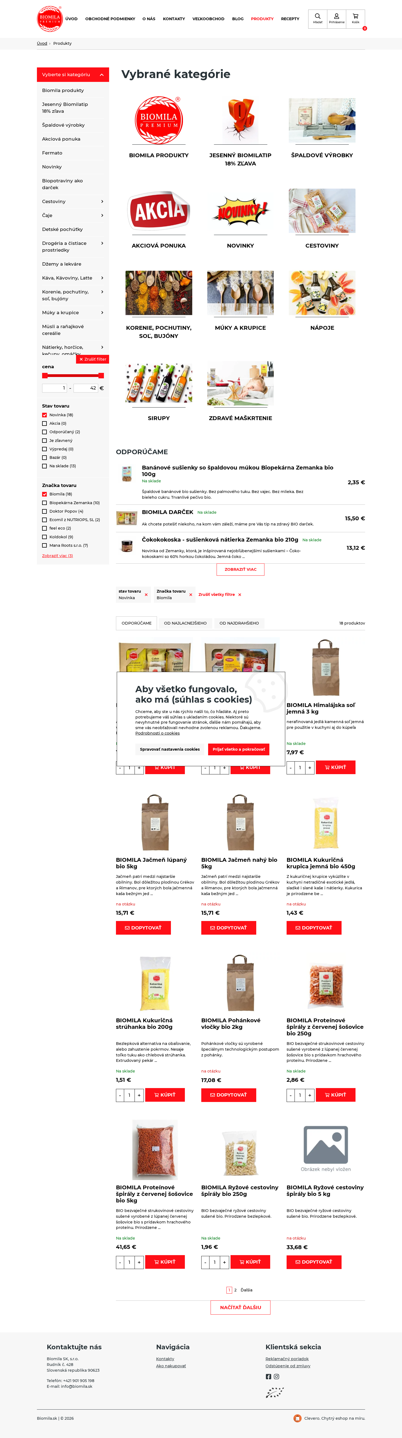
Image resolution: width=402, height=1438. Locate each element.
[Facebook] (269, 1377)
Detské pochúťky (62, 229)
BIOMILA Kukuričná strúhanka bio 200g (144, 1023)
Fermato (52, 153)
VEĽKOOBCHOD (209, 19)
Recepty (290, 19)
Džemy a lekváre (61, 264)
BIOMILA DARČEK (167, 512)
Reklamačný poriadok (287, 1359)
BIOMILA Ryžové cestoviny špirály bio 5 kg (325, 1190)
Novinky (52, 167)
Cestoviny (54, 201)
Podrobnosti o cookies (157, 733)
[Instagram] (276, 1377)
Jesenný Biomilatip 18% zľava (65, 108)
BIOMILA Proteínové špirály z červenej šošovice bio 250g (325, 1027)
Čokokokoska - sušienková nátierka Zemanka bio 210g (220, 539)
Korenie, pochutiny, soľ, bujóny (65, 295)
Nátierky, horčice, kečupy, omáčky (62, 350)
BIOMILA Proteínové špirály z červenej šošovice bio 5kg (154, 1194)
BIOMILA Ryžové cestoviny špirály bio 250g (239, 1190)
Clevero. (312, 1418)
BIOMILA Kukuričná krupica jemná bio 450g (321, 863)
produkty (262, 19)
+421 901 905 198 (78, 1380)
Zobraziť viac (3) (57, 556)
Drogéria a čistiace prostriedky (64, 246)
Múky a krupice (60, 312)
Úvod (71, 19)
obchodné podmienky (110, 19)
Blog (238, 19)
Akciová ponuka (61, 139)
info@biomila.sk (76, 1386)
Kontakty (174, 19)
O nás (148, 19)
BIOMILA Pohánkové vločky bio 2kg (231, 1023)
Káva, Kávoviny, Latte (67, 278)
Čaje (47, 215)
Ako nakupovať (171, 1366)
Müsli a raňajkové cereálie (63, 330)
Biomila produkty (63, 90)
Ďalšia (246, 1290)
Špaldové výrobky (63, 125)
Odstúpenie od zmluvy (288, 1366)
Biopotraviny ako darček (62, 184)
